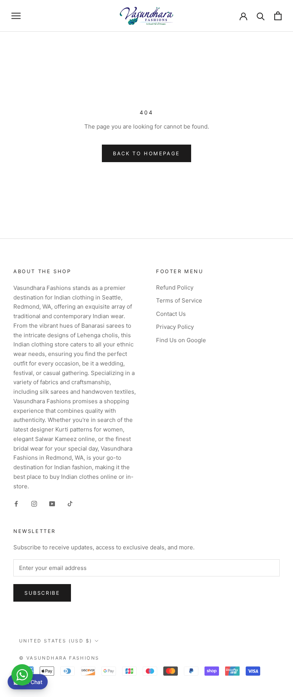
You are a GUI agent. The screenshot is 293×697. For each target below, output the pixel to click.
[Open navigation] (16, 16)
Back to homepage (146, 153)
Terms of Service (179, 300)
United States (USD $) (55, 641)
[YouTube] (52, 503)
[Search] (261, 16)
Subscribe (42, 593)
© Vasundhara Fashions (59, 658)
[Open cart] (278, 15)
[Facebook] (16, 503)
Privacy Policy (175, 326)
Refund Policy (174, 287)
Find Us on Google (181, 340)
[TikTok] (70, 503)
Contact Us (171, 313)
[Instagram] (34, 503)
